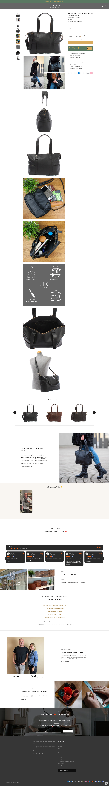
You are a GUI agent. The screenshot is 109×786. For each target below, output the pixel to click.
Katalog (23, 6)
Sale (36, 6)
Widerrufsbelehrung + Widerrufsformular (67, 761)
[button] (48, 564)
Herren (10, 6)
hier (68, 621)
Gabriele (51, 553)
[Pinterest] (39, 753)
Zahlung (60, 757)
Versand (75, 21)
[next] (94, 412)
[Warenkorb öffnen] (105, 6)
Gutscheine (60, 768)
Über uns (60, 748)
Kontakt (60, 746)
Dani (70, 553)
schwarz (70, 28)
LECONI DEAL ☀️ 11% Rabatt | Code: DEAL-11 (54, 1)
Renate (90, 553)
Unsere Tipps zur (43, 621)
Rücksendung (61, 763)
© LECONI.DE (7, 780)
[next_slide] (103, 558)
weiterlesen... (24, 699)
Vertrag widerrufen (64, 770)
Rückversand (80, 39)
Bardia (11, 553)
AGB (59, 750)
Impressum (60, 744)
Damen (4, 6)
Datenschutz (56, 723)
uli (30, 553)
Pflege (48, 621)
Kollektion (30, 6)
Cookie (59, 755)
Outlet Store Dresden (62, 765)
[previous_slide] (6, 558)
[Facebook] (33, 753)
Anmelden (67, 731)
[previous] (14, 412)
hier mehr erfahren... (65, 587)
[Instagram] (36, 753)
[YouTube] (42, 753)
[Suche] (102, 6)
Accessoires (17, 6)
